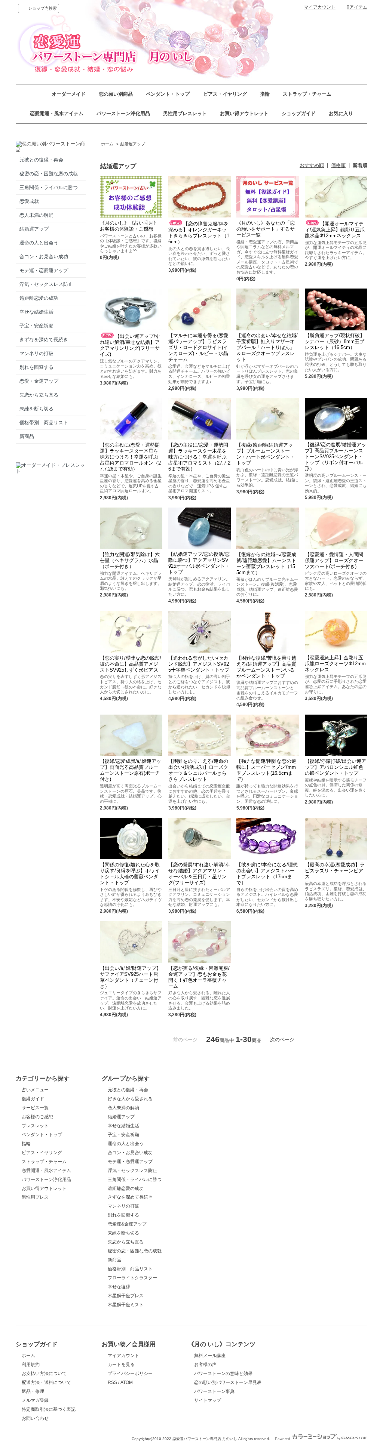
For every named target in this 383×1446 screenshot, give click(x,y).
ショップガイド (299, 113)
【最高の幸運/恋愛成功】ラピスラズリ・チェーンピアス (335, 870)
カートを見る (121, 1364)
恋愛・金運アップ (38, 381)
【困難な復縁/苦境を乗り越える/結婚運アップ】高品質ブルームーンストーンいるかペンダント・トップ (266, 667)
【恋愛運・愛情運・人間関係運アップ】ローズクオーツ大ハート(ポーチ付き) (334, 560)
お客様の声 (205, 1364)
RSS (112, 1382)
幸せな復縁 (119, 1286)
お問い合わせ (35, 1418)
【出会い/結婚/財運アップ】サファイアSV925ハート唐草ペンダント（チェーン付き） (130, 977)
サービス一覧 (35, 1107)
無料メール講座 (210, 1355)
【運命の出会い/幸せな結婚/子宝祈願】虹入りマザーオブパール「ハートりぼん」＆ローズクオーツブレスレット (267, 347)
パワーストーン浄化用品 (123, 113)
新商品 (26, 436)
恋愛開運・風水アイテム (56, 113)
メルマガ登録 (35, 1400)
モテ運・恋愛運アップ (43, 270)
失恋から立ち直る (38, 395)
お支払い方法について (44, 1373)
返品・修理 (33, 1391)
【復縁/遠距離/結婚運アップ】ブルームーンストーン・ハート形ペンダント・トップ (265, 454)
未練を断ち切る (36, 408)
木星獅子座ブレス (126, 1295)
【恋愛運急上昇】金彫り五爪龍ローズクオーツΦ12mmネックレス (335, 663)
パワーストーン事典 (214, 1391)
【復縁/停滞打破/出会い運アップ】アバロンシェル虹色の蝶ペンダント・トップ (335, 767)
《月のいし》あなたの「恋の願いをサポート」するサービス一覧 (265, 229)
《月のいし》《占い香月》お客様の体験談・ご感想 (129, 226)
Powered (283, 1439)
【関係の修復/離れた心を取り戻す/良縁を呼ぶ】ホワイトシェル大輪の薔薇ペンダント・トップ (130, 873)
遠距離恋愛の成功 (38, 298)
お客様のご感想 (37, 1116)
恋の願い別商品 (116, 94)
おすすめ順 (312, 165)
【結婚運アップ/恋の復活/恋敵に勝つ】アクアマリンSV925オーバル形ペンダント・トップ (199, 563)
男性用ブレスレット (185, 113)
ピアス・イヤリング (225, 94)
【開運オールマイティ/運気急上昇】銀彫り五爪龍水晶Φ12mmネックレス (335, 229)
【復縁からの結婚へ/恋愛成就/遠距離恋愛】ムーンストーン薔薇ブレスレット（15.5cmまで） (266, 563)
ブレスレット (35, 1125)
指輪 (265, 94)
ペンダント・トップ (168, 94)
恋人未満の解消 (36, 215)
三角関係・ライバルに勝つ (48, 187)
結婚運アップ (34, 229)
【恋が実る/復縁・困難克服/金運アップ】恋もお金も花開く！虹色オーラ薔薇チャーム (199, 977)
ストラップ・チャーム (307, 94)
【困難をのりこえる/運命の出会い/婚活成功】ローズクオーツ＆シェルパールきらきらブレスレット (198, 770)
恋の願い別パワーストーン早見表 (227, 1382)
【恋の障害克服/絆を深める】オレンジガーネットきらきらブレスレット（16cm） (198, 232)
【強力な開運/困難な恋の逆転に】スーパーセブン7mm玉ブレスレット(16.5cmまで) (266, 770)
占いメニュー (35, 1089)
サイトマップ (207, 1400)
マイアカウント (319, 7)
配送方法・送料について (46, 1382)
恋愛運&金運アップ (127, 1224)
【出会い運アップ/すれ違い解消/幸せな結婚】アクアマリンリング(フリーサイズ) (130, 345)
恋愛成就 (29, 201)
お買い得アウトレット (244, 113)
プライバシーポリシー (130, 1373)
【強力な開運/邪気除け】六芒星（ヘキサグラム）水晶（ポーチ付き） (130, 560)
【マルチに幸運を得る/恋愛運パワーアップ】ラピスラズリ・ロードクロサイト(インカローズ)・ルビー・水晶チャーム (198, 347)
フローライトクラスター (132, 1277)
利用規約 (31, 1364)
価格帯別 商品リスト (43, 422)
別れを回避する (36, 367)
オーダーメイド (69, 94)
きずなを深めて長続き (43, 339)
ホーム (107, 144)
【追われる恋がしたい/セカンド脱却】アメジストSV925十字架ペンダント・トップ (198, 664)
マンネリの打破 (36, 353)
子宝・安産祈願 (36, 326)
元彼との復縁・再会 (41, 160)
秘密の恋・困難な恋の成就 (48, 173)
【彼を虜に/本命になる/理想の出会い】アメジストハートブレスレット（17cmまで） (267, 873)
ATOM (126, 1382)
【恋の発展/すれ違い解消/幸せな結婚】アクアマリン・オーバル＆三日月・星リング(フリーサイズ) (199, 873)
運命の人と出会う (38, 243)
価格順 (338, 165)
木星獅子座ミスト (126, 1304)
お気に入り (341, 113)
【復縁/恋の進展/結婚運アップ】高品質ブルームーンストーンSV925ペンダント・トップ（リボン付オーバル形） (335, 456)
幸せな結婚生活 (36, 312)
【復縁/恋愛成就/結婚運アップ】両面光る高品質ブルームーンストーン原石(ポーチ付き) (130, 770)
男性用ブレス (35, 1197)
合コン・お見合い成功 (43, 256)
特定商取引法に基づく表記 (49, 1409)
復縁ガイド (33, 1098)
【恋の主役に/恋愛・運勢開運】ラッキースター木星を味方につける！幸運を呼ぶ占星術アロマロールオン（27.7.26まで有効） (130, 457)
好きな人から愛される (130, 1098)
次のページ (282, 1039)
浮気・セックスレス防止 (46, 284)
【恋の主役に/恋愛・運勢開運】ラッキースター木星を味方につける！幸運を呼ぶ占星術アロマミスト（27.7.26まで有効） (199, 457)
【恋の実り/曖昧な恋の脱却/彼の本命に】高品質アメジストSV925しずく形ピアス (130, 664)
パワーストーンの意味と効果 (223, 1373)
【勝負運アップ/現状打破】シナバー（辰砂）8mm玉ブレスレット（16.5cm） (335, 341)
